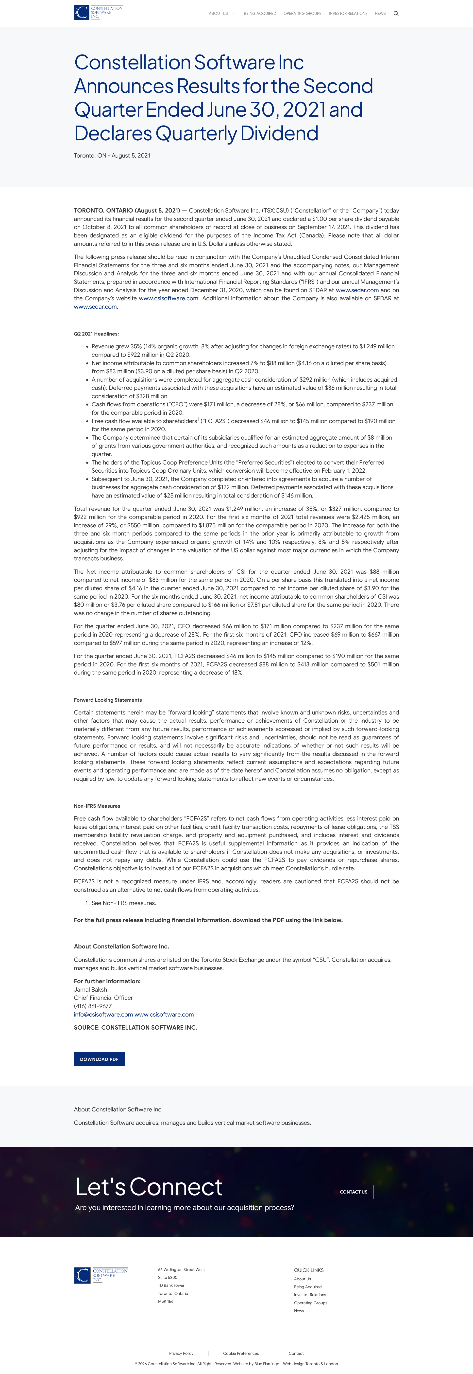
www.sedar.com (357, 290)
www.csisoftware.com (164, 1014)
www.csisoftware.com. (169, 298)
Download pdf (99, 1059)
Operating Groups (302, 13)
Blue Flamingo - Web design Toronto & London (296, 1363)
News (380, 13)
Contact (296, 1353)
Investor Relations (348, 13)
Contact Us (353, 1192)
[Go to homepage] (98, 14)
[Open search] (394, 13)
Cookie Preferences (241, 1353)
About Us (218, 13)
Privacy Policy (181, 1353)
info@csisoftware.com (103, 1014)
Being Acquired (260, 13)
